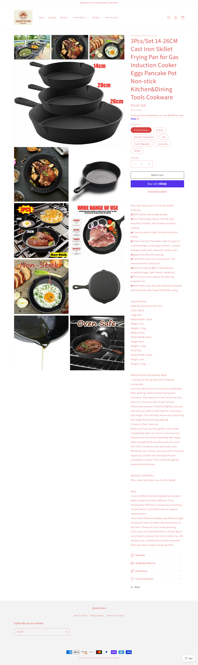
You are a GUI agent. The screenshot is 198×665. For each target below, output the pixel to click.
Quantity (134, 157)
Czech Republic (142, 144)
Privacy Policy (97, 615)
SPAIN (137, 151)
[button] (64, 17)
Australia (163, 144)
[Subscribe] (66, 631)
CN (163, 137)
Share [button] (137, 587)
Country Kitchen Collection (94, 658)
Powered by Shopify (112, 658)
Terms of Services (115, 615)
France (159, 130)
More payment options (157, 191)
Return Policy (81, 615)
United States (141, 130)
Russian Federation (144, 137)
